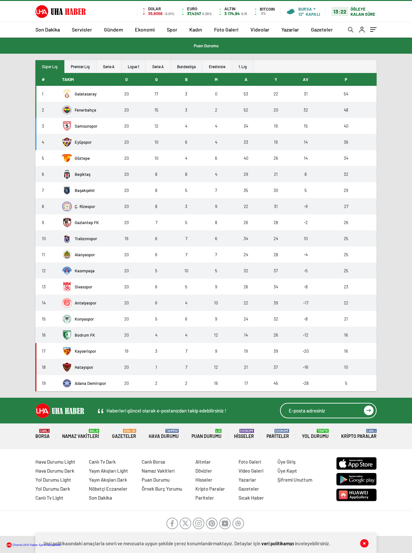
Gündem (113, 29)
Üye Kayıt (287, 471)
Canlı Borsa (153, 462)
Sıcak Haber (251, 498)
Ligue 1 (133, 66)
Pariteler (278, 434)
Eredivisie (217, 66)
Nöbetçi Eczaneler (108, 489)
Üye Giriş (286, 462)
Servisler (82, 29)
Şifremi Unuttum (294, 480)
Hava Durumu (164, 434)
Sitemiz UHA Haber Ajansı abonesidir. (37, 545)
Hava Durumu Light (55, 462)
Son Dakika (47, 29)
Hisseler (244, 434)
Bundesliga (186, 66)
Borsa (42, 434)
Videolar (259, 29)
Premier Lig (80, 66)
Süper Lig (50, 66)
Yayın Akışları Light (108, 471)
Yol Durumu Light (53, 480)
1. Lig (243, 66)
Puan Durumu (206, 45)
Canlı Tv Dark (102, 462)
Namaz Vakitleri (80, 434)
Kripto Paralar (359, 434)
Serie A (109, 66)
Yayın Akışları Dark (108, 480)
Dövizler (203, 471)
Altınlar (203, 462)
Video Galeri (251, 471)
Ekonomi (145, 29)
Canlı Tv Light (49, 498)
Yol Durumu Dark (52, 489)
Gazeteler (322, 29)
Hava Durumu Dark (54, 471)
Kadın (195, 29)
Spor (172, 29)
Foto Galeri (226, 29)
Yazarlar (290, 29)
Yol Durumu (315, 434)
